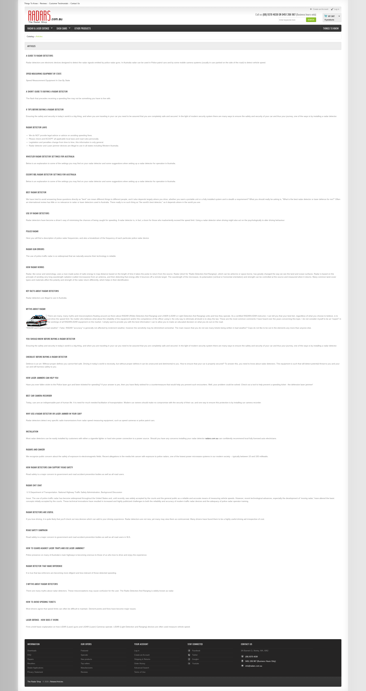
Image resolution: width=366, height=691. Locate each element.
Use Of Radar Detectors (37, 213)
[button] (311, 19)
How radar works (35, 267)
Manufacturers (87, 668)
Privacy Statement (35, 672)
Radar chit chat (34, 485)
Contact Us (75, 3)
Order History (139, 663)
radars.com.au (211, 438)
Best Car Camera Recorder (39, 395)
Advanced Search (141, 668)
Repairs (30, 659)
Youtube (195, 663)
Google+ (195, 659)
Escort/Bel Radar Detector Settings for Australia (51, 174)
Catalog (30, 36)
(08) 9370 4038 (270, 14)
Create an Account (142, 655)
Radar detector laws (36, 127)
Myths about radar (35, 309)
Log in (136, 651)
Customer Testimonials (58, 3)
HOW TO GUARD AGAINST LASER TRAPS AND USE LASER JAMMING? (55, 548)
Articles (39, 36)
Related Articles (56, 682)
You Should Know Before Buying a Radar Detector (50, 338)
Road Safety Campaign (36, 530)
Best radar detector (36, 192)
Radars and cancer (35, 449)
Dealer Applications (35, 668)
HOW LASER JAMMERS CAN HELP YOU (42, 377)
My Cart (331, 16)
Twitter (195, 655)
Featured (84, 651)
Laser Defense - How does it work (42, 619)
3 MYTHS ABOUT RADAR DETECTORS (42, 584)
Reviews (43, 3)
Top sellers (85, 663)
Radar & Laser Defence (37, 28)
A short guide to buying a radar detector (47, 91)
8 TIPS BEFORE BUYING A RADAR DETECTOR (45, 109)
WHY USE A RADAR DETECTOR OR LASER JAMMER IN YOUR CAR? (54, 413)
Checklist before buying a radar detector (46, 356)
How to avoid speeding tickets (41, 601)
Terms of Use (139, 672)
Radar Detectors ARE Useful (39, 512)
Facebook (196, 651)
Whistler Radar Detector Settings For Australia (50, 156)
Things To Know (31, 3)
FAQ (29, 655)
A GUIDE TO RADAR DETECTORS (39, 55)
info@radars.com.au (253, 666)
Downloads (31, 651)
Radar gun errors (35, 249)
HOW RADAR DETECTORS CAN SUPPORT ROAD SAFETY (49, 467)
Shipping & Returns (142, 659)
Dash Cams (60, 28)
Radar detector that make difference (44, 566)
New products (86, 659)
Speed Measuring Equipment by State (43, 73)
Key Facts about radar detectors (42, 291)
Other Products (82, 28)
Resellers (31, 663)
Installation (32, 431)
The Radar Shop (34, 682)
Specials (84, 655)
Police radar (32, 231)
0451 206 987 (289, 14)
